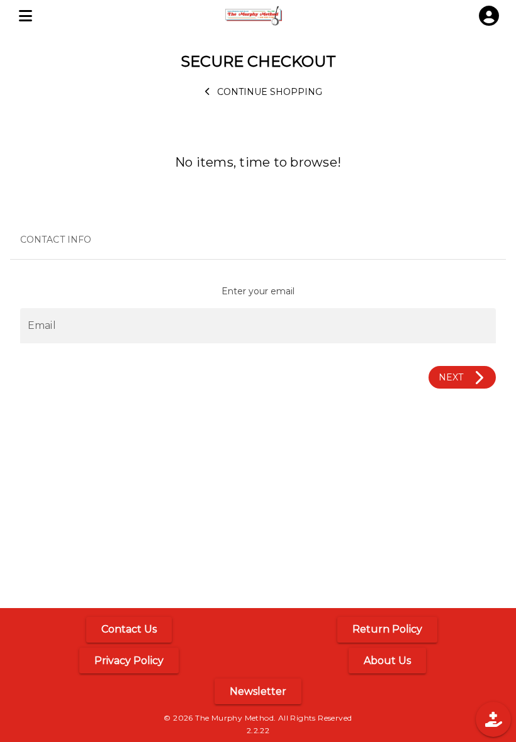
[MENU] (25, 15)
